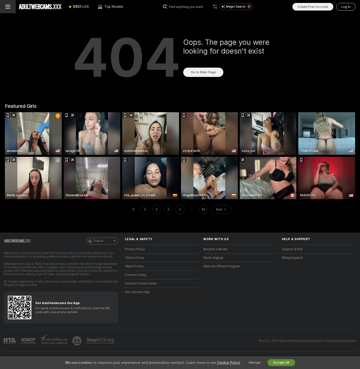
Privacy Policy (135, 249)
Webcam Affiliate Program (221, 266)
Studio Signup (213, 257)
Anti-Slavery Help (137, 292)
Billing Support (292, 257)
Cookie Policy (228, 363)
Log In (345, 7)
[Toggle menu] (8, 6)
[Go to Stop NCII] (100, 341)
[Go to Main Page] (40, 6)
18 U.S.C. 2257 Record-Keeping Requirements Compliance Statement (307, 341)
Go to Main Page (203, 72)
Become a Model (215, 249)
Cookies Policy (135, 275)
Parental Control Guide (141, 283)
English (98, 241)
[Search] (215, 6)
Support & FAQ (292, 249)
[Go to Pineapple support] (77, 340)
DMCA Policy (134, 266)
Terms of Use (134, 257)
